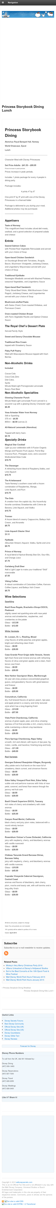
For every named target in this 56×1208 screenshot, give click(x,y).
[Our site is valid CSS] (14, 1201)
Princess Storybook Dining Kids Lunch (38, 991)
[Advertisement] (28, 70)
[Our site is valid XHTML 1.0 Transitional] (18, 1204)
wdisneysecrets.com (24, 1182)
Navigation (13, 2)
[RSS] (6, 953)
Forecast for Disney (28, 1046)
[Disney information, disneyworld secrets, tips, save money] (28, 16)
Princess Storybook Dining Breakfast (17, 987)
